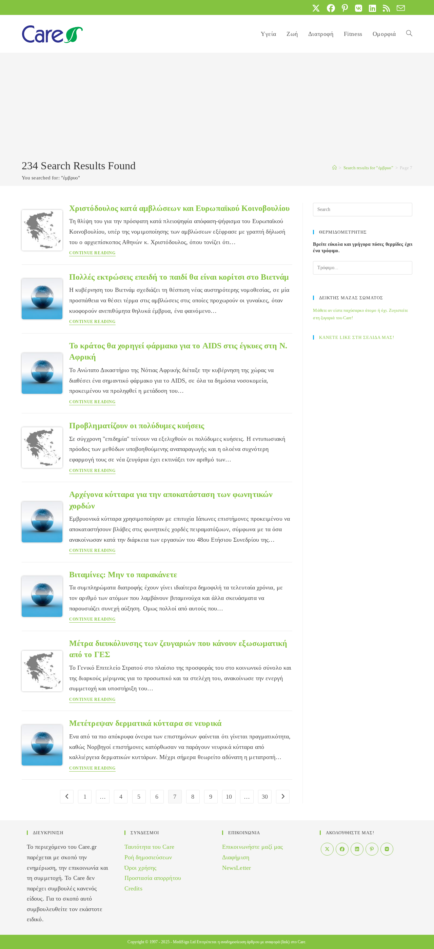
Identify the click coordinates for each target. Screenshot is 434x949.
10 (229, 796)
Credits (133, 888)
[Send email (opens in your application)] (399, 8)
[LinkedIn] (357, 849)
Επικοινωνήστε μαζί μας (252, 846)
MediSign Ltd (184, 942)
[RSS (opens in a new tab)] (386, 8)
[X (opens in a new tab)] (316, 8)
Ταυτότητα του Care (149, 846)
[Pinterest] (372, 849)
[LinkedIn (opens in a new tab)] (372, 8)
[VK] (386, 849)
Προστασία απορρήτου (152, 878)
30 (265, 796)
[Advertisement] (217, 107)
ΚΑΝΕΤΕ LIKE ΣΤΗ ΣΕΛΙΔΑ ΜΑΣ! (356, 337)
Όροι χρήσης (140, 867)
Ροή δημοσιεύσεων (148, 857)
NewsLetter (236, 867)
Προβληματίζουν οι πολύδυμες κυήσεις (136, 425)
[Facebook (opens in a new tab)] (330, 8)
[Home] (334, 167)
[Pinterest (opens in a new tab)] (344, 8)
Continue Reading (92, 253)
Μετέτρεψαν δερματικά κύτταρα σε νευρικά (145, 723)
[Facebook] (342, 849)
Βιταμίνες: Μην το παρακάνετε (123, 574)
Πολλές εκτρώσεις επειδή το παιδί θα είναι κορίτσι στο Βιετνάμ (179, 277)
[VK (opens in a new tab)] (359, 8)
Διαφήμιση (235, 857)
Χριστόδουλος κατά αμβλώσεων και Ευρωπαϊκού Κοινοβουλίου (179, 208)
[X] (327, 849)
